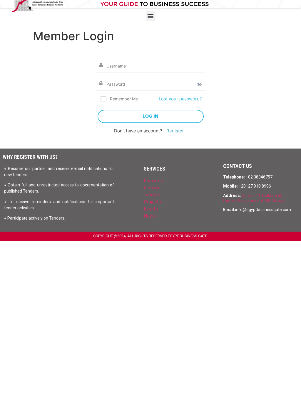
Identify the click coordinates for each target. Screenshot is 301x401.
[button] (150, 16)
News (150, 216)
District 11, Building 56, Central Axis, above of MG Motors (254, 198)
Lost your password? (180, 99)
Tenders (152, 195)
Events (151, 209)
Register (175, 131)
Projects (152, 202)
